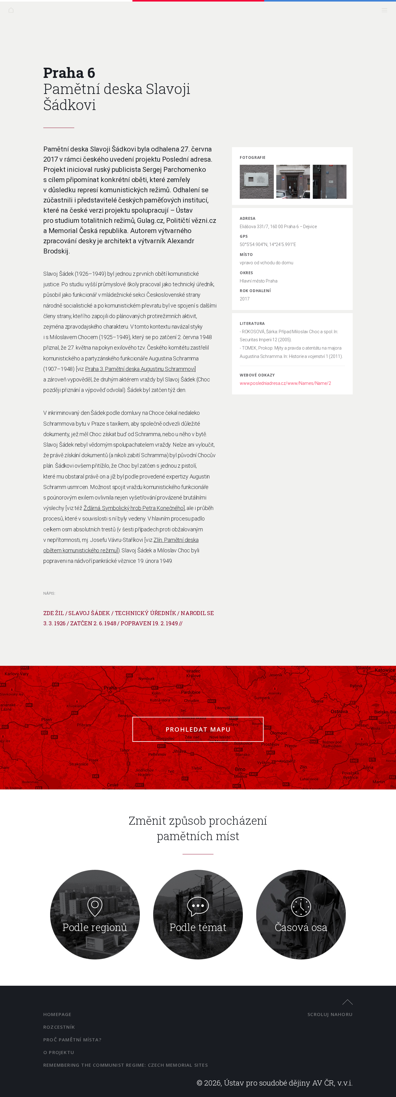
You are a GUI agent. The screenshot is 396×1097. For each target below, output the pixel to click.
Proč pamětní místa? (72, 1039)
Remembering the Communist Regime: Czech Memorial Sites (125, 1065)
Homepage (57, 1014)
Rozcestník (59, 1027)
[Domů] (12, 11)
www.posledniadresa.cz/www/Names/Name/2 (285, 383)
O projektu (58, 1052)
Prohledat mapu (198, 729)
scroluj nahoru (330, 1014)
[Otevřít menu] (386, 11)
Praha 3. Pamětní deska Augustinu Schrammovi (140, 369)
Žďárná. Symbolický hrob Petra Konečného (133, 508)
